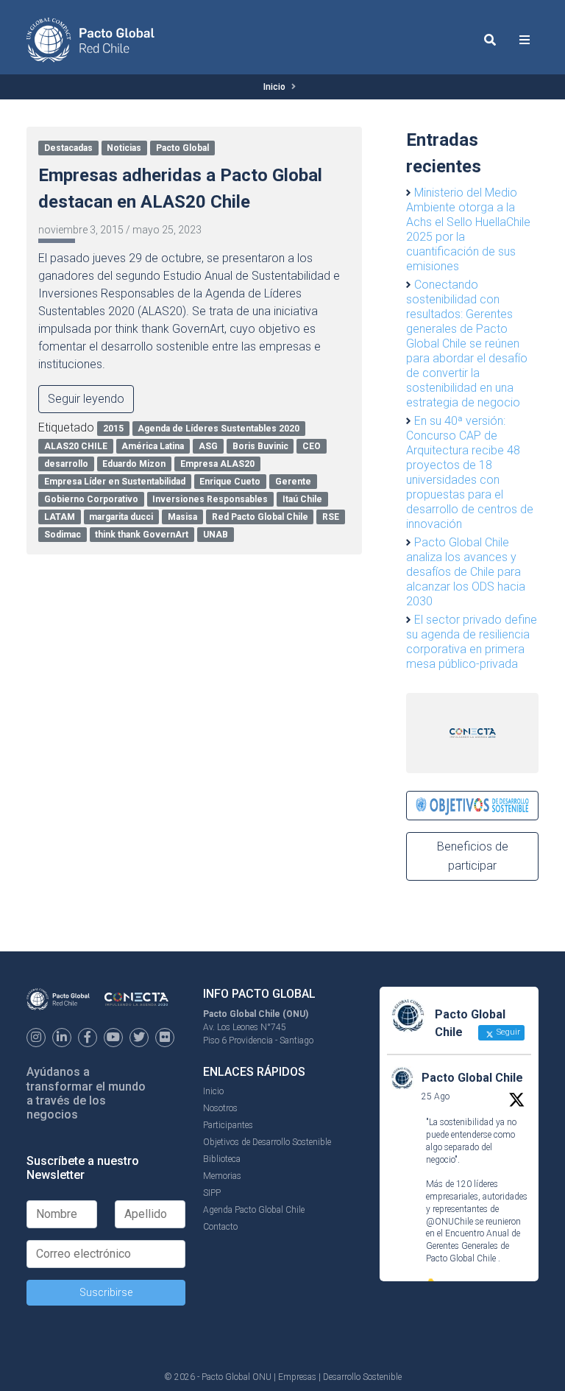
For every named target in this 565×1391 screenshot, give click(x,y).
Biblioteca (222, 1159)
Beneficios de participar (472, 856)
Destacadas (68, 148)
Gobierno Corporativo (91, 499)
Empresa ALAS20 (217, 464)
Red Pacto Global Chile (260, 517)
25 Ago (435, 1096)
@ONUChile (449, 1221)
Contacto (220, 1227)
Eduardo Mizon (134, 464)
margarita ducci (121, 517)
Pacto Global (182, 148)
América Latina (152, 446)
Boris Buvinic (260, 446)
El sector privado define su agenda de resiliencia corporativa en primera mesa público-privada (471, 642)
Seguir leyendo (86, 399)
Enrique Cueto (229, 481)
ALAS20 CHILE (75, 446)
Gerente (293, 481)
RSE (330, 517)
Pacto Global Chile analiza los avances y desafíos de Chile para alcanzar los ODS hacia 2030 (465, 571)
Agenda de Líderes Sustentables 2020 (218, 428)
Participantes (228, 1125)
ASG (208, 446)
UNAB (215, 534)
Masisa (182, 517)
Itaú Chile (302, 499)
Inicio (274, 87)
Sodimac (62, 534)
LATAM (59, 517)
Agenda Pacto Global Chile (254, 1210)
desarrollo (66, 464)
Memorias (222, 1176)
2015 (113, 428)
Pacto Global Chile (472, 1078)
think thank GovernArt (141, 534)
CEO (311, 446)
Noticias (124, 148)
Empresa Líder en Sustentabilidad (114, 481)
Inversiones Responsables (210, 499)
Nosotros (220, 1108)
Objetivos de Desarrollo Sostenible (267, 1142)
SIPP (212, 1193)
